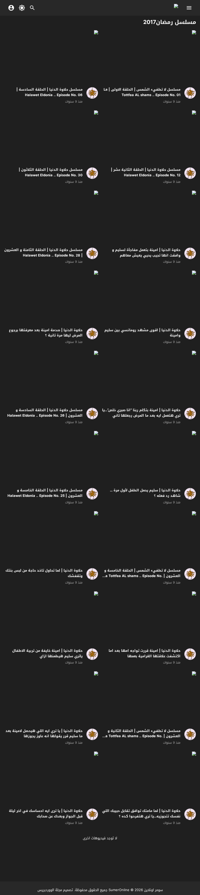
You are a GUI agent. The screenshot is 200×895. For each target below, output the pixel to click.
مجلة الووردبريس (50, 890)
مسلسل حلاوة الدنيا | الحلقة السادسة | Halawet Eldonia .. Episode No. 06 (49, 92)
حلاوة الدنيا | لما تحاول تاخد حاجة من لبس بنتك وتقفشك (44, 573)
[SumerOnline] (188, 93)
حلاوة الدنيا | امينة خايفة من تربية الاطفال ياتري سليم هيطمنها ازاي (47, 653)
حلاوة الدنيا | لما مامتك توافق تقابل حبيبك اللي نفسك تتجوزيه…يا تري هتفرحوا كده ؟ (141, 813)
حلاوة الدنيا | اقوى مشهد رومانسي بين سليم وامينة (142, 333)
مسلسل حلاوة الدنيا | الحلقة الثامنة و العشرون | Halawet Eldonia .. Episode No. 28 (43, 253)
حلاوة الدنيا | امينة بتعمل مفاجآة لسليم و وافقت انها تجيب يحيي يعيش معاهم (146, 253)
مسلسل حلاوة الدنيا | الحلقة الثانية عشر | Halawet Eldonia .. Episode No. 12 (145, 172)
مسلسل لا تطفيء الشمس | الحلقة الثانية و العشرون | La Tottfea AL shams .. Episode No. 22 (142, 736)
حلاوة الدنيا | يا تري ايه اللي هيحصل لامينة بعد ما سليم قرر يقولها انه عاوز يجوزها (44, 734)
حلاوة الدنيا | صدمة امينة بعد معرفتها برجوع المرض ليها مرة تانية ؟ (46, 333)
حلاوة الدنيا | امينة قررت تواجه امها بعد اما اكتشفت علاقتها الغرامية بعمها (144, 653)
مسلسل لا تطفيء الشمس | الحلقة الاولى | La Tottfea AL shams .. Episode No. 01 (142, 92)
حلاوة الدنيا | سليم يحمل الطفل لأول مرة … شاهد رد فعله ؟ (145, 493)
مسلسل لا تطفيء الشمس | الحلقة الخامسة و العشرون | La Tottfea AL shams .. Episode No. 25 (142, 576)
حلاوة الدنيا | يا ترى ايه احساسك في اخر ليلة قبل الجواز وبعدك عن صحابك (46, 813)
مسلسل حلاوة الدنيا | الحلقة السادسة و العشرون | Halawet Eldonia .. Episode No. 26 (45, 413)
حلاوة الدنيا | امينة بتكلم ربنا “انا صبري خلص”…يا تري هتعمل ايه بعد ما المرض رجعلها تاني (141, 413)
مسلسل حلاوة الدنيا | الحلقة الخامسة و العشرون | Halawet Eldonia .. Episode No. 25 (45, 493)
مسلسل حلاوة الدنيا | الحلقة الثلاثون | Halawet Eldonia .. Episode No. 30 (51, 172)
